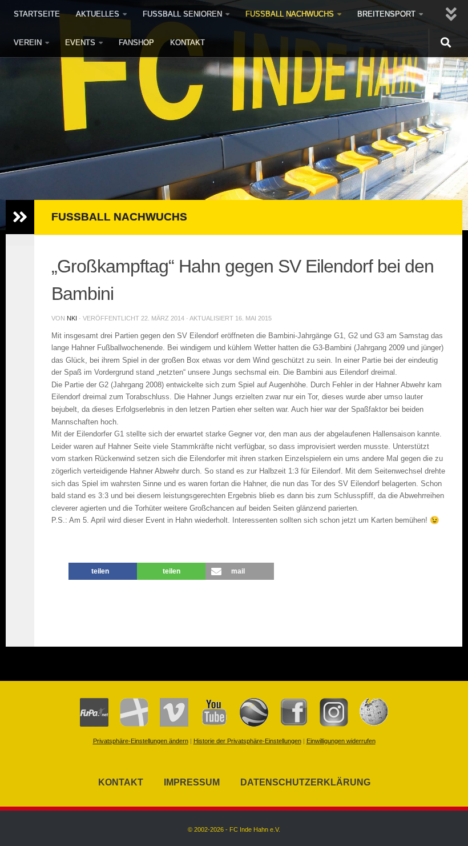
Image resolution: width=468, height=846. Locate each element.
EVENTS (80, 42)
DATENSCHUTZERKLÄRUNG (305, 782)
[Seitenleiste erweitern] (20, 217)
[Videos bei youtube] (208, 724)
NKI (72, 318)
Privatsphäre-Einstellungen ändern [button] (140, 740)
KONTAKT (187, 42)
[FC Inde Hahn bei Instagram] (328, 724)
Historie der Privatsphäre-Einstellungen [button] (247, 740)
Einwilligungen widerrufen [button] (341, 740)
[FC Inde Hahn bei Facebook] (288, 724)
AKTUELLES (97, 14)
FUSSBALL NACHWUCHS (289, 14)
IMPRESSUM (192, 782)
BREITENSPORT (386, 14)
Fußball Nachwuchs (119, 217)
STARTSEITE (37, 14)
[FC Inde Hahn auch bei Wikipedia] (368, 724)
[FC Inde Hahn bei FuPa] (94, 724)
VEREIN (28, 42)
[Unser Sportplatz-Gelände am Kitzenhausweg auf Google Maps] (248, 724)
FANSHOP (136, 42)
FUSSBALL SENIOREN (182, 14)
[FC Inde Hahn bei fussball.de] (128, 724)
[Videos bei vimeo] (168, 724)
